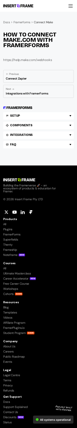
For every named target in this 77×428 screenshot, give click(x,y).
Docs (6, 22)
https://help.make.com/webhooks (27, 60)
